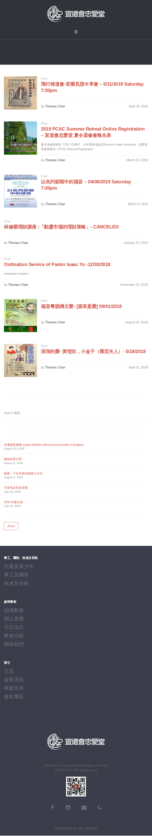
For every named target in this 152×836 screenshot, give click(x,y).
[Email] (84, 807)
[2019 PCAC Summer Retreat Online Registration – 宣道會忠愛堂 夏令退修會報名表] (20, 137)
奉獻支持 (14, 688)
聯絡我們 (14, 644)
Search (144, 420)
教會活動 (14, 635)
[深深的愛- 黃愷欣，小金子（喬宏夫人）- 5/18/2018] (20, 360)
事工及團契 (16, 575)
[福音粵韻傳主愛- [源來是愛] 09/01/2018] (20, 315)
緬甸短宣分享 (13, 459)
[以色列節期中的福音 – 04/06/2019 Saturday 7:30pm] (20, 190)
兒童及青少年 (19, 566)
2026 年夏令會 (13, 502)
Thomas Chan (55, 106)
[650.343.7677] (100, 807)
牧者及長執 (16, 583)
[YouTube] (68, 807)
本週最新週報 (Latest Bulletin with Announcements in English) (44, 444)
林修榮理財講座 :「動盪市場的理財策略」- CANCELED (61, 226)
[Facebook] (52, 807)
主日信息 (14, 627)
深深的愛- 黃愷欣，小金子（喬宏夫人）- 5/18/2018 (93, 351)
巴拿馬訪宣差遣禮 (16, 487)
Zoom (11, 526)
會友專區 (14, 696)
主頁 (9, 671)
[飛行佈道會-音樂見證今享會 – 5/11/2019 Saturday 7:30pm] (20, 93)
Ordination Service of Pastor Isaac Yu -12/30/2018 (57, 264)
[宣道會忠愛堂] (76, 14)
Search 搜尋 (12, 413)
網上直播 (14, 618)
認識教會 (14, 610)
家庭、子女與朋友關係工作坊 (23, 473)
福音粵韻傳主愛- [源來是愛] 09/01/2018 (81, 306)
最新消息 (14, 679)
